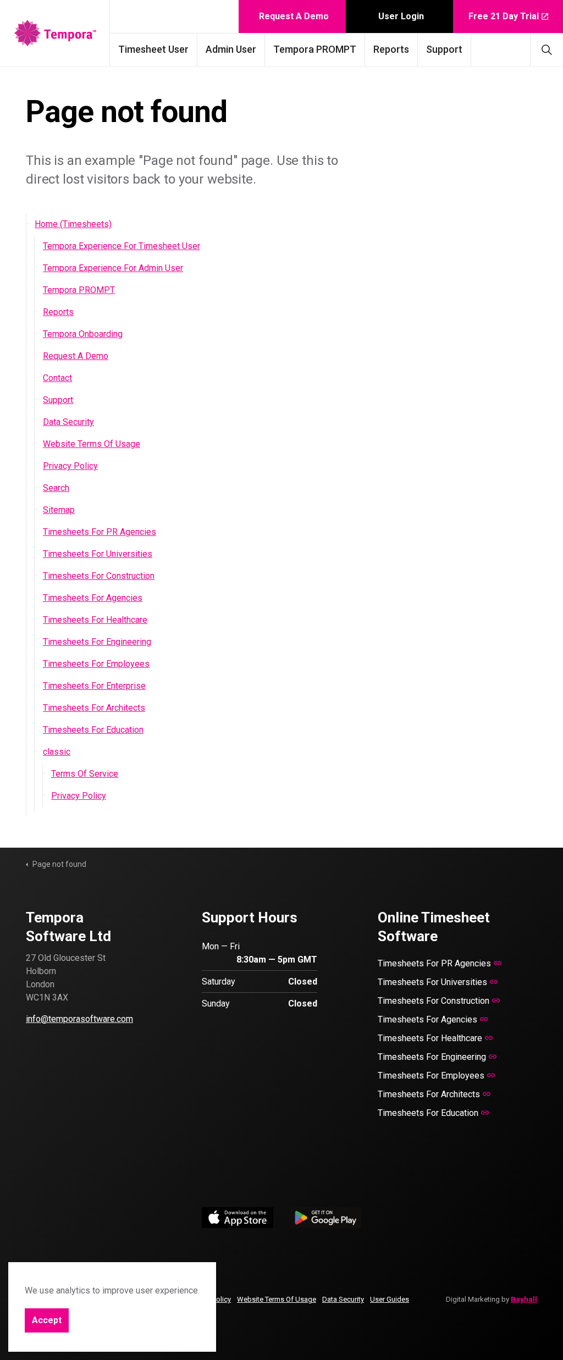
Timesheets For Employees (96, 664)
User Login (401, 16)
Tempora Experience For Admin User (113, 268)
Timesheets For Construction (98, 576)
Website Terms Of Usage (91, 444)
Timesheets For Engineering (97, 642)
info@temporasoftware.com (79, 1019)
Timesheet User (153, 49)
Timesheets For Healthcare (95, 620)
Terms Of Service (84, 774)
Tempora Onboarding (83, 334)
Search (56, 488)
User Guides (389, 1299)
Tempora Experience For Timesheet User (121, 246)
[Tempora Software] (55, 33)
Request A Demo (294, 16)
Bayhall (524, 1299)
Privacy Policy (70, 466)
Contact (57, 378)
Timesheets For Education (93, 730)
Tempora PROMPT (314, 49)
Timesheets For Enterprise (94, 686)
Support (444, 49)
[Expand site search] (546, 49)
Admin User (231, 49)
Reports (391, 49)
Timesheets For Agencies (92, 598)
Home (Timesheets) (73, 224)
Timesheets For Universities (97, 554)
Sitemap (59, 510)
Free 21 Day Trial (503, 16)
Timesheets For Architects (94, 708)
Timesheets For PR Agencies (99, 532)
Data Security (68, 422)
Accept (47, 1320)
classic (56, 752)
